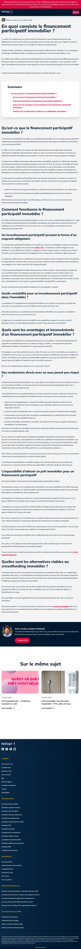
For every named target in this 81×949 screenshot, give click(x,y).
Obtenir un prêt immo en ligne (23, 486)
